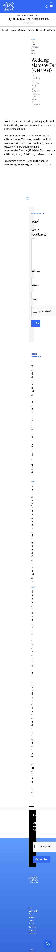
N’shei (39, 30)
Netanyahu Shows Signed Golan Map (32, 533)
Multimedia (33, 911)
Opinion (21, 30)
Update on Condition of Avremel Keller (32, 741)
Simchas (32, 927)
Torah (31, 30)
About (31, 924)
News (13, 30)
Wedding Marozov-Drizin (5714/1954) (32, 421)
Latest (5, 30)
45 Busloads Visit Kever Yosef (32, 633)
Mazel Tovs (49, 30)
